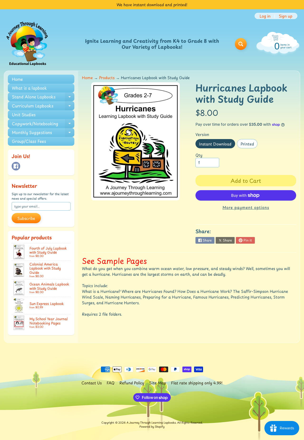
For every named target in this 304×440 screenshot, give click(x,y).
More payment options (246, 207)
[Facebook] (16, 166)
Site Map (157, 383)
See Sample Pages (114, 260)
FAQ (110, 383)
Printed (249, 144)
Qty (198, 155)
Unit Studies (24, 114)
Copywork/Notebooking (43, 124)
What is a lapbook (29, 88)
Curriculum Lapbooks (43, 106)
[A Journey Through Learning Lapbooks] (27, 44)
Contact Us (91, 383)
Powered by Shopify (152, 427)
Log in (265, 16)
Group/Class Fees (29, 141)
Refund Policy (131, 383)
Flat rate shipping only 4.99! (197, 383)
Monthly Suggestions (43, 133)
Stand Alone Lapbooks (43, 97)
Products (107, 77)
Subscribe (26, 218)
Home (17, 79)
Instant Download (217, 144)
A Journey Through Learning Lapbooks (151, 423)
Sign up (285, 16)
